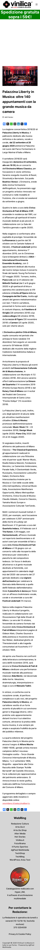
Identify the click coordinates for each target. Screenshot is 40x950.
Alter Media (19, 833)
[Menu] (37, 4)
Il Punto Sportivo (20, 847)
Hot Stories (20, 837)
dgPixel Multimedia (20, 850)
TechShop (20, 853)
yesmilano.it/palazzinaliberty (16, 803)
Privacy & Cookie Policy (20, 934)
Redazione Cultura (20, 824)
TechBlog (19, 856)
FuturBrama (20, 843)
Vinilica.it (20, 840)
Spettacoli (9, 117)
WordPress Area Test (20, 860)
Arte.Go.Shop (20, 830)
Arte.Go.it (20, 827)
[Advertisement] (20, 45)
